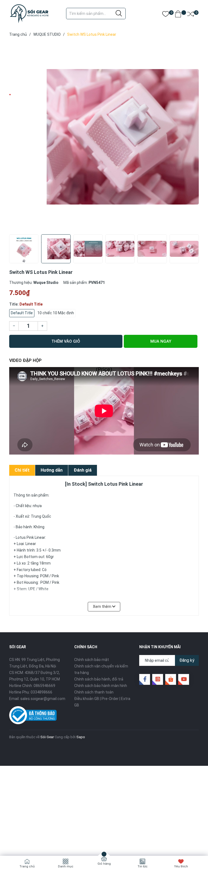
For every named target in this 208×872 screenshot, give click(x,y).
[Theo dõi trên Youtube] (183, 679)
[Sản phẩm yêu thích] (165, 15)
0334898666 (41, 692)
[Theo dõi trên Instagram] (157, 679)
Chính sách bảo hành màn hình (100, 685)
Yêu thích (181, 866)
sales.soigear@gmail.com (42, 698)
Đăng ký (186, 660)
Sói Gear (47, 737)
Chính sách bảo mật (91, 659)
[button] (192, 253)
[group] (104, 137)
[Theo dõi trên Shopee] (170, 679)
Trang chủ (27, 866)
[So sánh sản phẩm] (190, 15)
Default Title (22, 313)
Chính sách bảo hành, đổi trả (98, 679)
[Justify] (119, 13)
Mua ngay (160, 341)
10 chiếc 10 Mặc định (55, 313)
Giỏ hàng (104, 863)
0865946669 (44, 685)
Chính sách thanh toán (93, 692)
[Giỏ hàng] (178, 15)
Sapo (80, 737)
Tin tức (143, 866)
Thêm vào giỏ (65, 341)
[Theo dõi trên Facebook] (144, 679)
